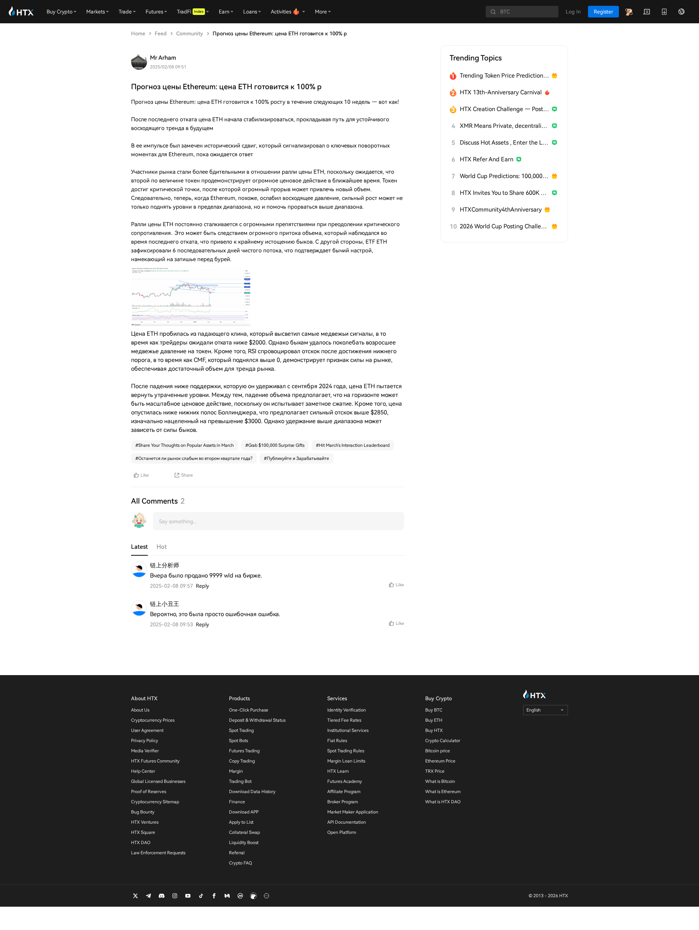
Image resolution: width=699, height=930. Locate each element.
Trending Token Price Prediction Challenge (504, 75)
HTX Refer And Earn (486, 159)
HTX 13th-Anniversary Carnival (501, 92)
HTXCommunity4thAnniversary (501, 209)
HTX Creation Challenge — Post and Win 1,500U (504, 109)
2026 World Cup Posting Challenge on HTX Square (504, 226)
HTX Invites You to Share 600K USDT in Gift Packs (504, 192)
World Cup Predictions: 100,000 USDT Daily (504, 176)
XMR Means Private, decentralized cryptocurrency (504, 125)
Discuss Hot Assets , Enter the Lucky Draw (504, 142)
